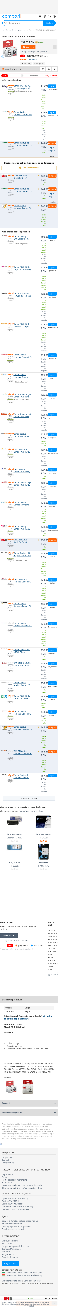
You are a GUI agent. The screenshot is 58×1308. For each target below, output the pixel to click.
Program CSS (8, 1254)
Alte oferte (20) (30, 798)
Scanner (5, 1177)
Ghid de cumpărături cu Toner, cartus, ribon (22, 1188)
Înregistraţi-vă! (10, 1263)
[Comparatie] (45, 16)
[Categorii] (40, 16)
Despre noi (7, 1157)
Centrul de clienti (10, 1240)
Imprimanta (7, 1174)
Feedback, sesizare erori (13, 1229)
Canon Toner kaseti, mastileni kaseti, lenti (24, 1272)
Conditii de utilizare (33, 1280)
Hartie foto (7, 1182)
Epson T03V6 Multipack (12, 1203)
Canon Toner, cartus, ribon (31, 811)
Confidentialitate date (12, 1280)
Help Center (7, 1243)
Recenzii (6, 1103)
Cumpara (30, 47)
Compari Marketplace (11, 1249)
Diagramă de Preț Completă (16, 940)
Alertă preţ (27, 63)
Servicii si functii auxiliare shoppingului (20, 1221)
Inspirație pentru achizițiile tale (16, 1226)
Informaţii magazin (11, 93)
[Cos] (50, 16)
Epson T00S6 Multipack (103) (15, 1198)
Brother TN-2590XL (10, 1201)
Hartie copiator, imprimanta (14, 1180)
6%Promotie (9, 935)
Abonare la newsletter (12, 1223)
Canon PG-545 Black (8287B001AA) (17, 1206)
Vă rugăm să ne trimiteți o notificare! (28, 1017)
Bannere (6, 1251)
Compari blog (8, 1162)
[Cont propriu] (54, 16)
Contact (5, 1160)
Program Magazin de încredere (16, 1246)
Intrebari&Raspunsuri (12, 1112)
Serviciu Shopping (10, 1257)
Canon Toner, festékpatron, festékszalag (24, 1275)
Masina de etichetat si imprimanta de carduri (22, 1185)
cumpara (52, 143)
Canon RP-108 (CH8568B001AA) (16, 1209)
